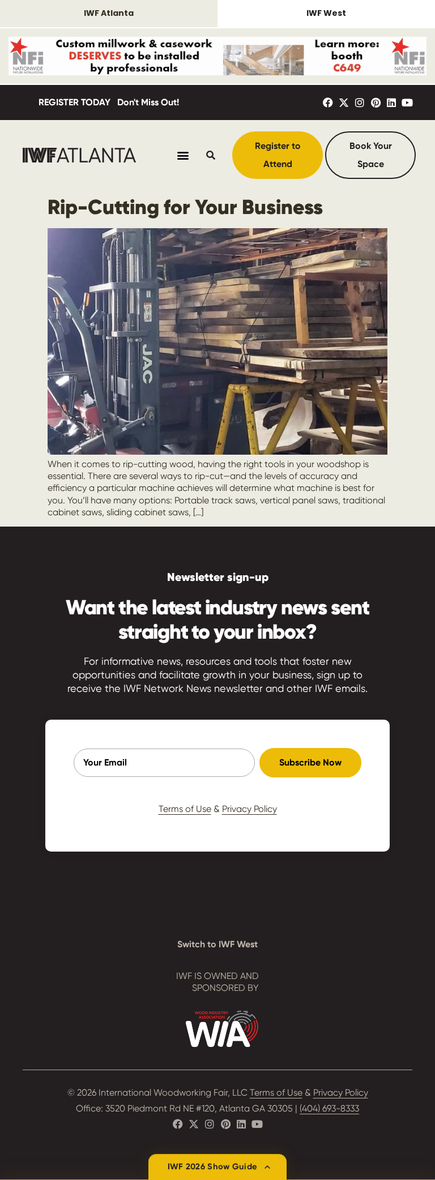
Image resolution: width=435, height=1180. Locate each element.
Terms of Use (185, 808)
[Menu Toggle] (183, 155)
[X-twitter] (344, 102)
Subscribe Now (310, 762)
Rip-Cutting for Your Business (185, 207)
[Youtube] (407, 102)
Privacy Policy (249, 808)
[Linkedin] (391, 102)
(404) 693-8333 (329, 1108)
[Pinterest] (375, 102)
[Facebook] (328, 102)
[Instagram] (360, 102)
